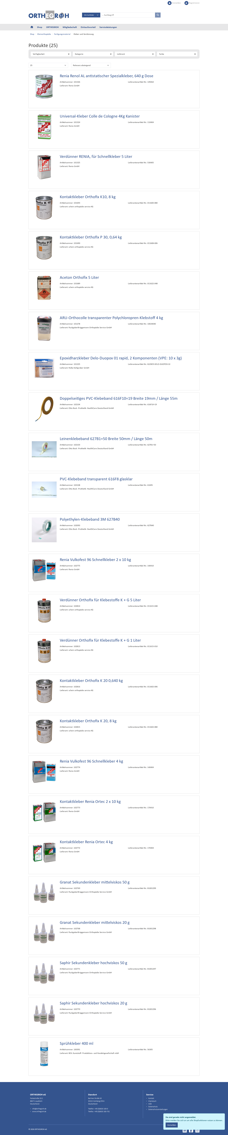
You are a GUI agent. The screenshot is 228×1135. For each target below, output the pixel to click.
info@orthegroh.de (39, 1109)
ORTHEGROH (52, 27)
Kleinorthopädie (44, 34)
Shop (39, 27)
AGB (150, 1104)
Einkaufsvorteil (88, 27)
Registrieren (194, 2)
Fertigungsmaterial (62, 34)
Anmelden (176, 2)
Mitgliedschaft (70, 27)
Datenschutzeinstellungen (158, 1109)
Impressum (152, 1101)
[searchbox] (127, 15)
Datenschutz (153, 1107)
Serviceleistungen (108, 27)
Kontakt (151, 1098)
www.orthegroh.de (39, 1112)
